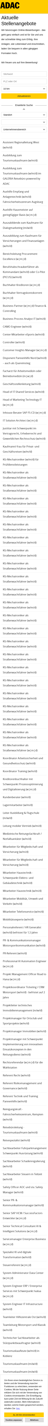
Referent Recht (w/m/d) (16, 1075)
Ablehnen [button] (34, 1420)
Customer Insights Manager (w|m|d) (25, 350)
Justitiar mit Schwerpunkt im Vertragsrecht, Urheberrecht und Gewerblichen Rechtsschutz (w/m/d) (24, 433)
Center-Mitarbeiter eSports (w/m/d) (23, 334)
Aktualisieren (24, 96)
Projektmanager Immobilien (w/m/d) (24, 1031)
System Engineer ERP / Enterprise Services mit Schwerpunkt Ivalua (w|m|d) (22, 1291)
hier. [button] (18, 1408)
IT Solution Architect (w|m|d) (20, 420)
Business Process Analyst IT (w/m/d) (24, 318)
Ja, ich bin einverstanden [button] (24, 1415)
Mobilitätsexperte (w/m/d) (18, 919)
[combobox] (24, 88)
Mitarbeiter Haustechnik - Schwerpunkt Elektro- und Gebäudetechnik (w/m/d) (18, 878)
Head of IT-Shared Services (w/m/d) (23, 392)
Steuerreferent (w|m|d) (17, 1265)
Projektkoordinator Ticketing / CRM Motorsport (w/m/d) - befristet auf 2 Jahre (24, 992)
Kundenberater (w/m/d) (17, 797)
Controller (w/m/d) (14, 342)
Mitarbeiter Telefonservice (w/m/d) (23, 911)
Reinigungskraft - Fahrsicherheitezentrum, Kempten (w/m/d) (23, 1114)
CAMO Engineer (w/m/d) (17, 326)
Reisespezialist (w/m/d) (16, 1140)
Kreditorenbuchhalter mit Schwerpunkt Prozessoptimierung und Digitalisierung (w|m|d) (23, 784)
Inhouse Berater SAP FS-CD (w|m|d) (24, 412)
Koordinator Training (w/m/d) (20, 771)
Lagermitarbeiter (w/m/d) (18, 805)
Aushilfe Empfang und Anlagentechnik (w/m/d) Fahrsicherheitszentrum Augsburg (23, 197)
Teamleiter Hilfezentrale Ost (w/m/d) (24, 1317)
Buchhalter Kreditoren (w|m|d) (21, 285)
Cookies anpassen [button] (14, 1420)
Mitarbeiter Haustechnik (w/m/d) (22, 891)
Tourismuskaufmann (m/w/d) (20, 1364)
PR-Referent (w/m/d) (15, 953)
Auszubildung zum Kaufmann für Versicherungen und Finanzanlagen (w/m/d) (23, 241)
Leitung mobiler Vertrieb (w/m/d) (22, 826)
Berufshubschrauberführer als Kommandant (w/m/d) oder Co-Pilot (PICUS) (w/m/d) (24, 272)
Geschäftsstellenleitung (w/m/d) (22, 384)
